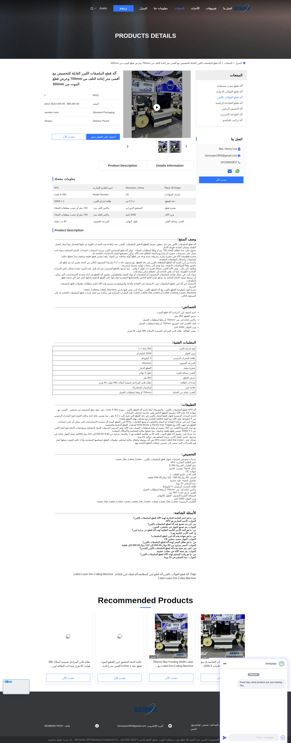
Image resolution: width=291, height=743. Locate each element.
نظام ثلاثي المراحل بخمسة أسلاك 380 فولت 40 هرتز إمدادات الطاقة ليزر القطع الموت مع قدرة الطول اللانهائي (69, 664)
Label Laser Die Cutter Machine (177, 578)
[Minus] (225, 664)
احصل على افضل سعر (103, 136)
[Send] (224, 737)
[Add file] (283, 737)
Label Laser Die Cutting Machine (93, 574)
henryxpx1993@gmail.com (221, 155)
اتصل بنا (227, 8)
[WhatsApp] (237, 171)
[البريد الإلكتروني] (229, 171)
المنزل (143, 8)
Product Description (122, 165)
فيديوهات (211, 8)
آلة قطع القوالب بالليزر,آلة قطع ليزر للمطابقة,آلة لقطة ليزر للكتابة (152, 574)
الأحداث (195, 8)
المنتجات (179, 8)
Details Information (170, 165)
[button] (240, 644)
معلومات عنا (161, 8)
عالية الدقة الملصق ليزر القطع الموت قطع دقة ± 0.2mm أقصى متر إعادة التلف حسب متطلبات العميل (121, 664)
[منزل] (242, 8)
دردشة (123, 8)
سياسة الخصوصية (218, 739)
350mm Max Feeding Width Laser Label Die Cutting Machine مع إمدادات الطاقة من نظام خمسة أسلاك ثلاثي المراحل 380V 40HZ (172, 664)
